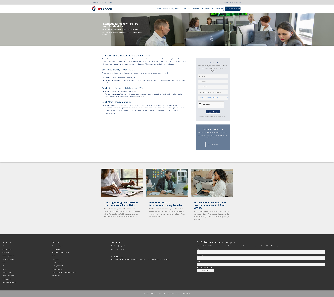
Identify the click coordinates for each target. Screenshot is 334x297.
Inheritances (56, 276)
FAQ (3, 266)
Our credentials (7, 249)
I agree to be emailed (205, 267)
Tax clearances (56, 262)
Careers (4, 269)
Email (198, 261)
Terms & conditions (8, 276)
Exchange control (57, 266)
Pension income (57, 269)
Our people (5, 253)
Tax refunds (55, 259)
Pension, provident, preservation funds (64, 272)
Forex (53, 256)
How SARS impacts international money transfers (166, 204)
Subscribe (205, 270)
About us (5, 246)
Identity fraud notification (10, 282)
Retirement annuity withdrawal (61, 253)
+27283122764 (227, 2)
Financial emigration (58, 246)
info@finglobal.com (236, 2)
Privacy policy (6, 272)
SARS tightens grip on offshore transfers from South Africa (121, 204)
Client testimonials (8, 259)
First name (200, 249)
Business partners (8, 256)
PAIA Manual (6, 279)
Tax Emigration (56, 249)
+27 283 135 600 (119, 249)
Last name (200, 255)
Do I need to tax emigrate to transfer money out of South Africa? (210, 205)
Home (93, 2)
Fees (3, 262)
